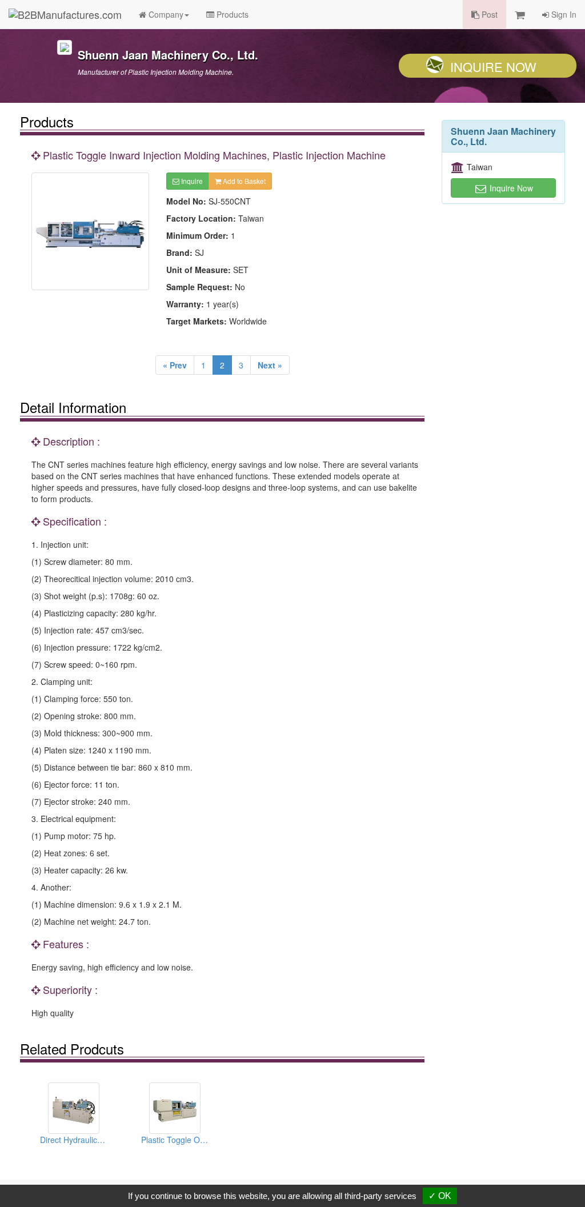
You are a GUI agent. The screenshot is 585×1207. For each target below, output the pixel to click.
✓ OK (439, 1196)
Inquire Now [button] (510, 188)
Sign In (562, 14)
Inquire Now (493, 66)
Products (231, 14)
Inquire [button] (191, 181)
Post (488, 14)
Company (164, 14)
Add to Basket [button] (243, 181)
